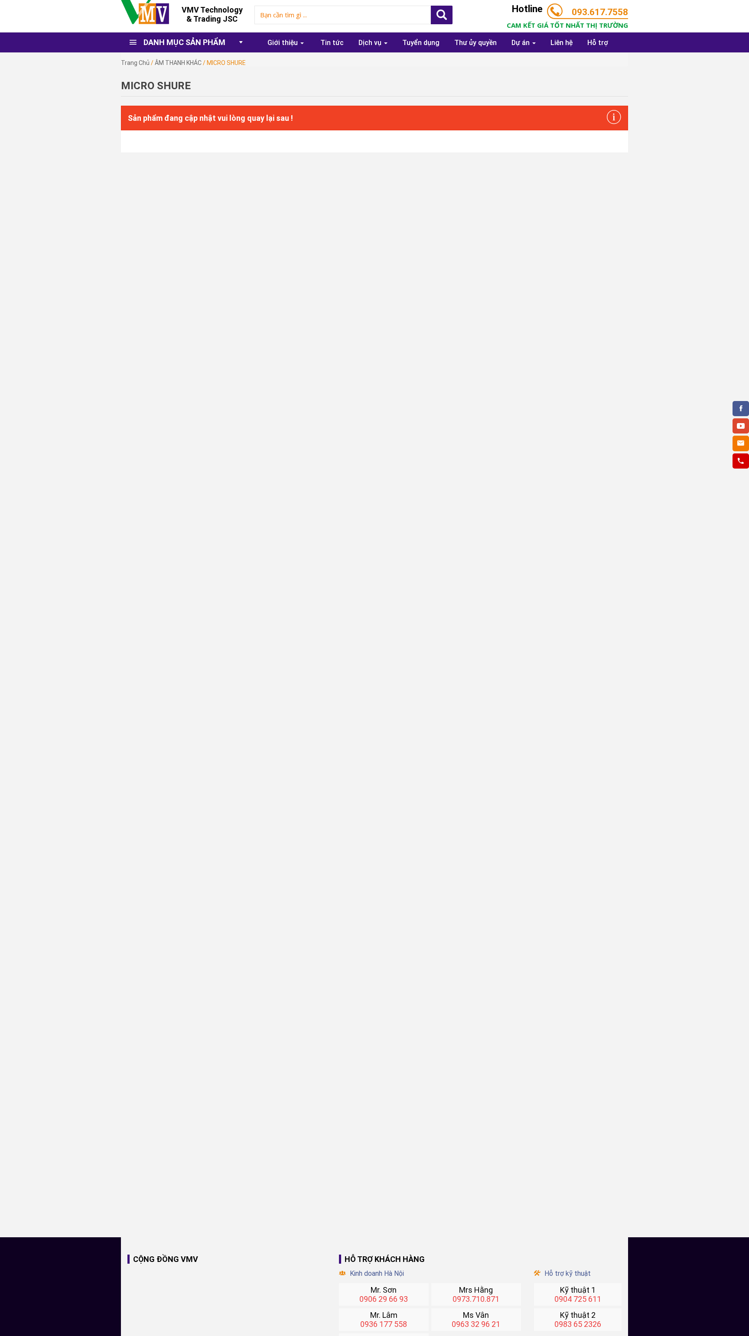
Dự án (521, 43)
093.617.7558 (600, 12)
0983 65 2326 (577, 1324)
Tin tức (332, 43)
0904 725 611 (577, 1299)
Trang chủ (135, 62)
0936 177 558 (383, 1324)
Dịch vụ (370, 43)
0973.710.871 (476, 1299)
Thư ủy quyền (475, 43)
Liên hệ (561, 43)
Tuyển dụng (421, 43)
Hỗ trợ (597, 43)
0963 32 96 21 (476, 1324)
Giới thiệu (283, 43)
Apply (442, 15)
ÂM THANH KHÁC (178, 62)
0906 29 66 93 (383, 1299)
